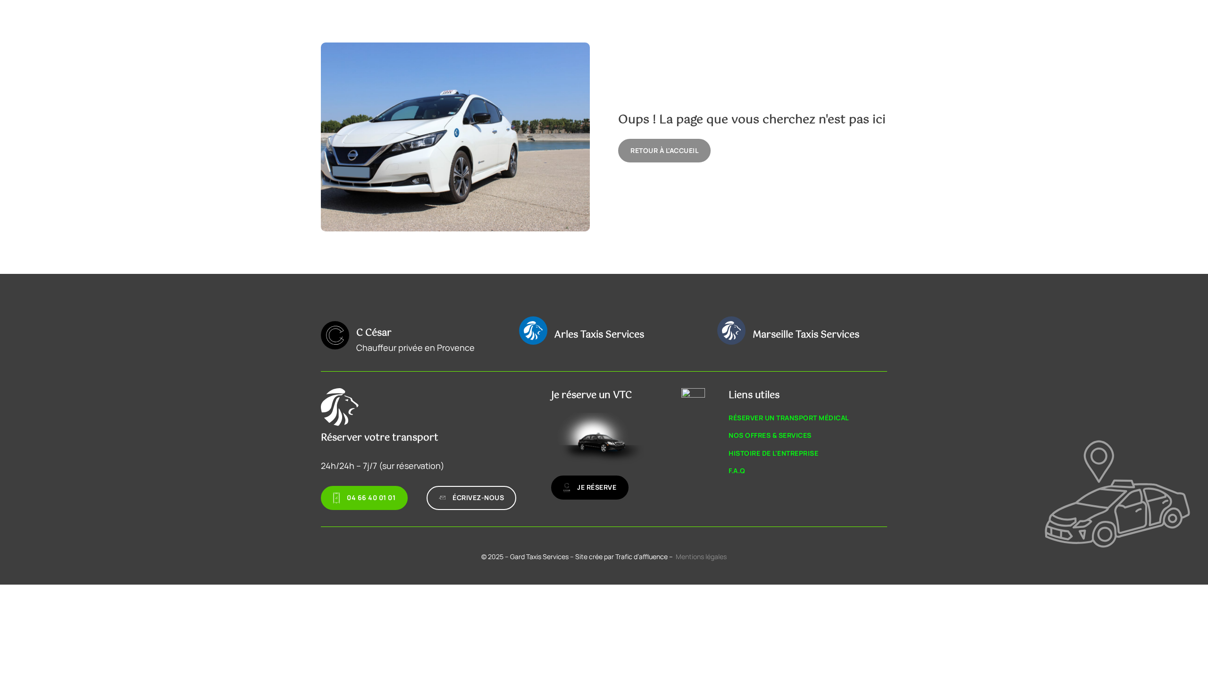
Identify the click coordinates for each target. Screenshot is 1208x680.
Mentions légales (701, 556)
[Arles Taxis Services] (533, 330)
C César (374, 333)
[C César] (335, 335)
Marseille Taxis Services (806, 335)
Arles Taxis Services (599, 335)
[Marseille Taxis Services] (731, 330)
